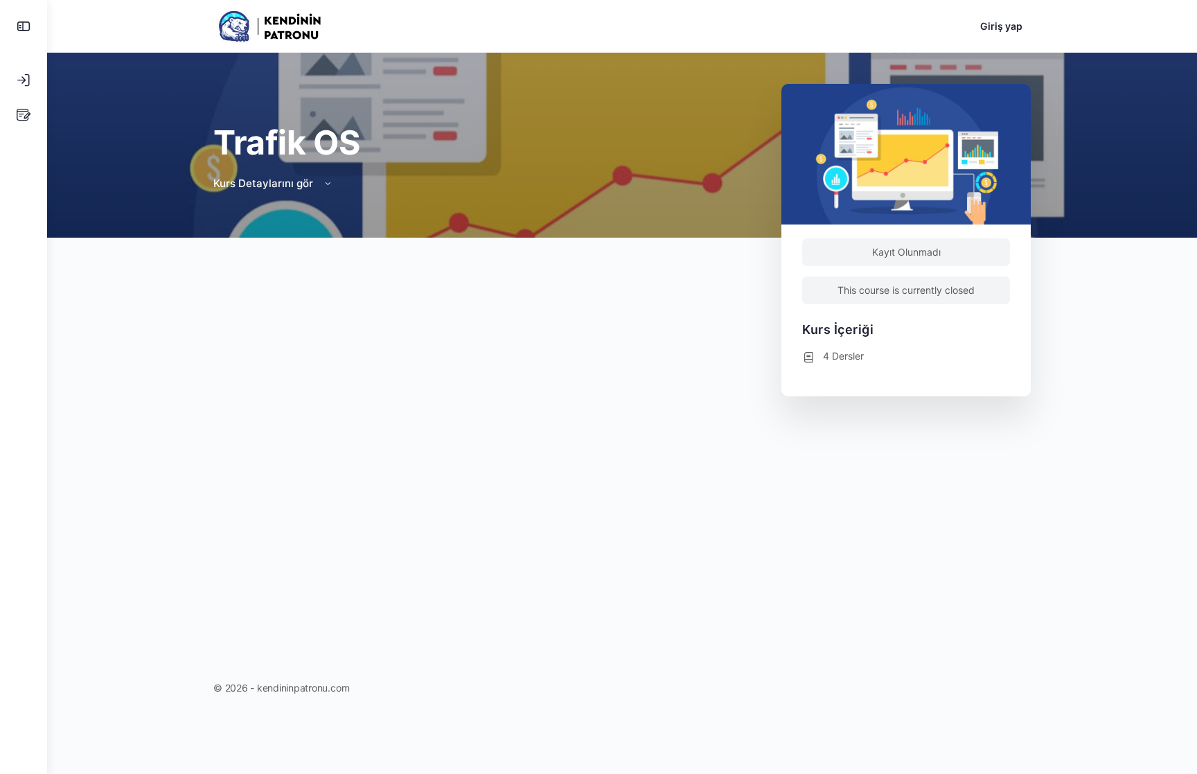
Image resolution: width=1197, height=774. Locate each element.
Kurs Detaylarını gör (264, 183)
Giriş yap (1001, 26)
